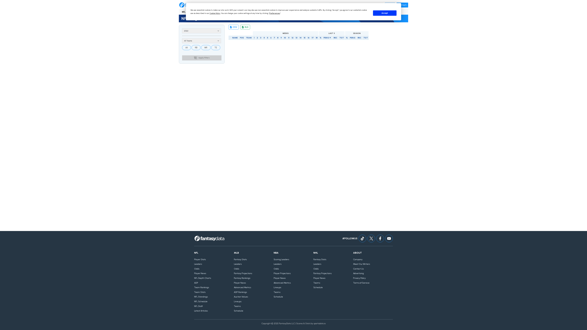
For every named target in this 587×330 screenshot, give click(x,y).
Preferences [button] (274, 13)
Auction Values (241, 296)
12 (292, 38)
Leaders (198, 264)
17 (312, 38)
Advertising (358, 273)
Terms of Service (361, 283)
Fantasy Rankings (242, 278)
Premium (402, 5)
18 (316, 38)
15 (304, 38)
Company (357, 259)
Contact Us (358, 269)
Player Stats (200, 259)
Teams (237, 306)
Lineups (237, 301)
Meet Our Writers (361, 264)
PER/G (326, 38)
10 (285, 38)
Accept (385, 13)
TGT (341, 38)
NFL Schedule (200, 301)
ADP (196, 283)
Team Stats (199, 292)
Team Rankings (201, 287)
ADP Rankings (240, 292)
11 (288, 38)
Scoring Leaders (281, 259)
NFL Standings (201, 296)
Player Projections (282, 273)
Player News (200, 273)
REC (335, 38)
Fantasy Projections (243, 273)
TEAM (248, 38)
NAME (234, 38)
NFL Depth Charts (202, 278)
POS (242, 38)
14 (300, 38)
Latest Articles (201, 311)
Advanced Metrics (242, 287)
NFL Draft (198, 306)
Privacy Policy (359, 278)
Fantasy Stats (240, 259)
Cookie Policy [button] (215, 13)
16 (308, 38)
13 (296, 38)
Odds (196, 269)
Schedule (238, 311)
